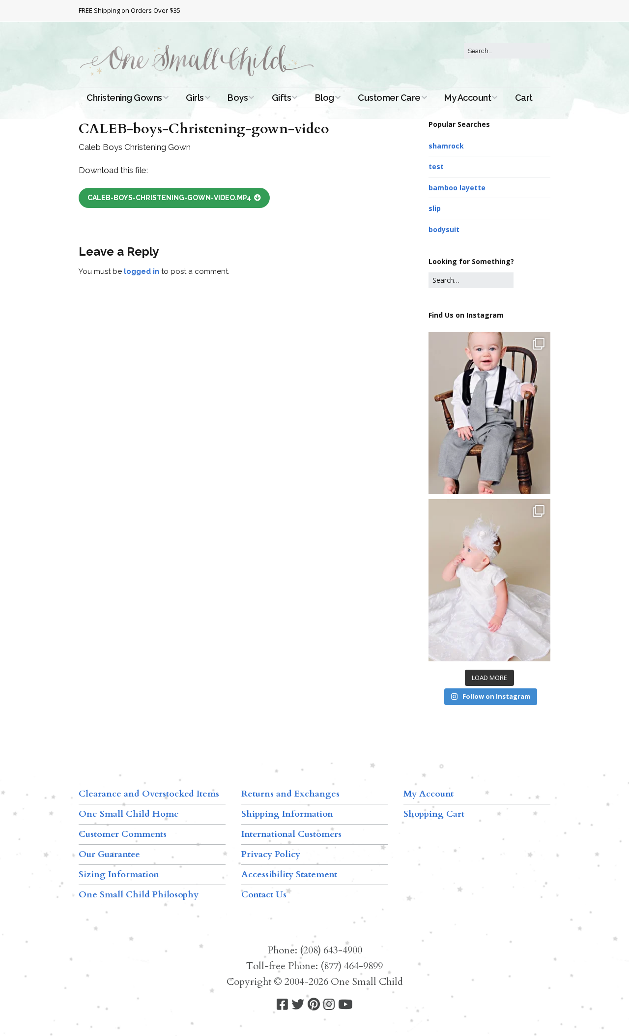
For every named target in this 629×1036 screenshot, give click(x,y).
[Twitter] (297, 1004)
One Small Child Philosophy (139, 894)
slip (435, 208)
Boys (238, 97)
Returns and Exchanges (290, 794)
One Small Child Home (129, 814)
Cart (524, 97)
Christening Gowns (124, 97)
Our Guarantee (109, 854)
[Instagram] (329, 1004)
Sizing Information (119, 874)
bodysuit (444, 229)
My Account (467, 97)
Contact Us (263, 894)
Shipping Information (287, 814)
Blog (324, 97)
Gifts (281, 97)
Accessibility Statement (289, 874)
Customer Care (389, 97)
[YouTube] (345, 1004)
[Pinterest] (314, 1004)
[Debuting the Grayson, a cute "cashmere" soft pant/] (489, 413)
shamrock (446, 145)
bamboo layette (457, 187)
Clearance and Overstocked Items (149, 794)
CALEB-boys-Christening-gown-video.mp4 (169, 198)
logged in (141, 271)
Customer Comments (123, 834)
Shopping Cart (433, 814)
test (436, 166)
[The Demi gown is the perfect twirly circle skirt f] (489, 580)
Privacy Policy (270, 854)
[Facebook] (282, 1004)
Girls (195, 97)
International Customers (291, 834)
